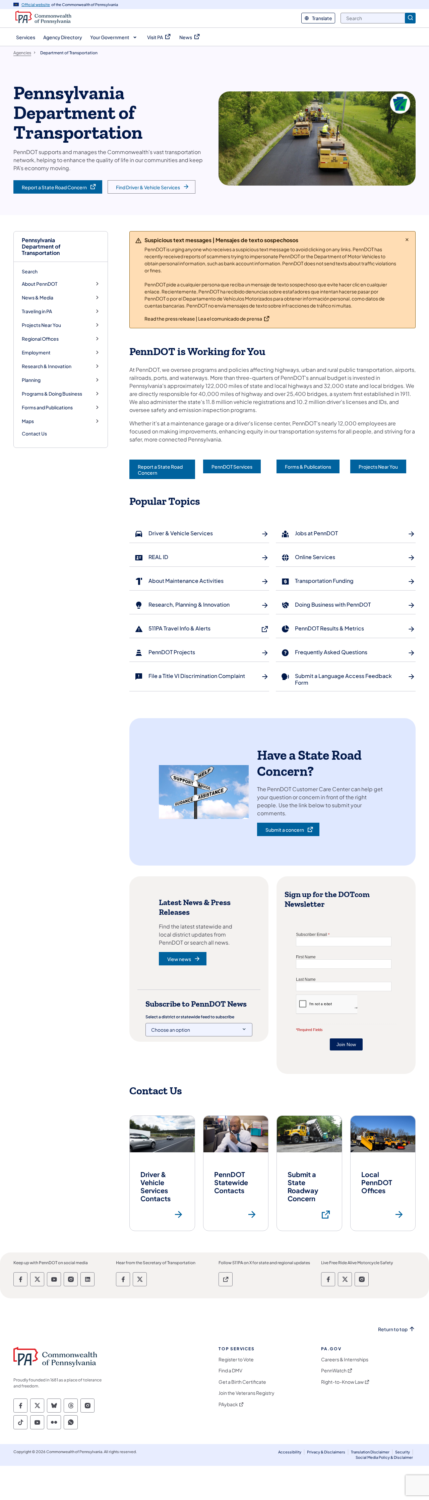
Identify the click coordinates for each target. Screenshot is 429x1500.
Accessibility (289, 1452)
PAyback (228, 1404)
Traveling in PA (37, 311)
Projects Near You (41, 325)
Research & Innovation (46, 366)
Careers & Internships (344, 1359)
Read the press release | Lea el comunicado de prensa (203, 319)
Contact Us (34, 433)
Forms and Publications (47, 407)
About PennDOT (39, 284)
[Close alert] (407, 239)
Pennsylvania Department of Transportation (41, 246)
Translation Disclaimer (370, 1452)
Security (402, 1452)
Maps (28, 421)
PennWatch (334, 1370)
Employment (36, 352)
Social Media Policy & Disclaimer (384, 1457)
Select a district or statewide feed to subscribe (189, 1016)
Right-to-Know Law (342, 1382)
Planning (31, 380)
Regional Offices (40, 339)
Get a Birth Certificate (242, 1382)
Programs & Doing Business (52, 394)
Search (30, 271)
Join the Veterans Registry (246, 1393)
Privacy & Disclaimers (326, 1452)
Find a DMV (230, 1370)
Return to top (393, 1329)
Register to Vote (236, 1359)
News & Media (37, 297)
